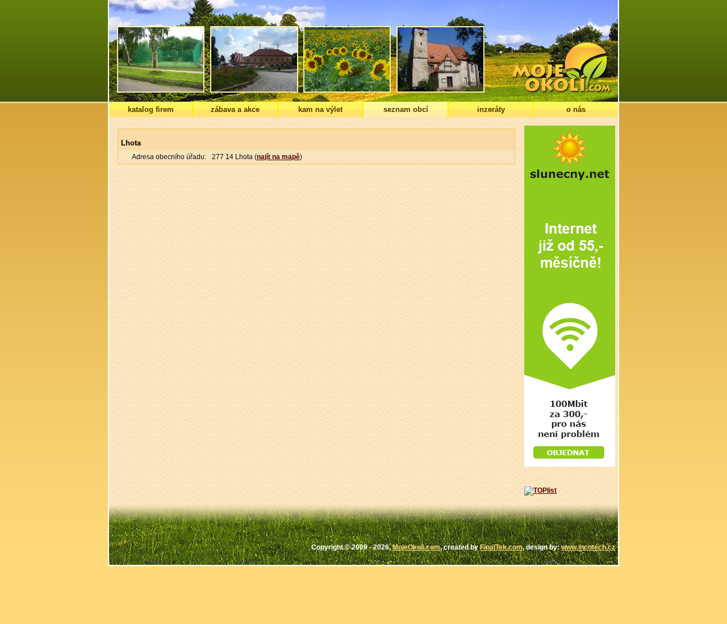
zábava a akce (235, 109)
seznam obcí (405, 109)
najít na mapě (278, 157)
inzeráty (491, 109)
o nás (576, 109)
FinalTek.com (501, 547)
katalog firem (151, 109)
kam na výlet (320, 109)
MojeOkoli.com (416, 547)
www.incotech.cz (588, 547)
